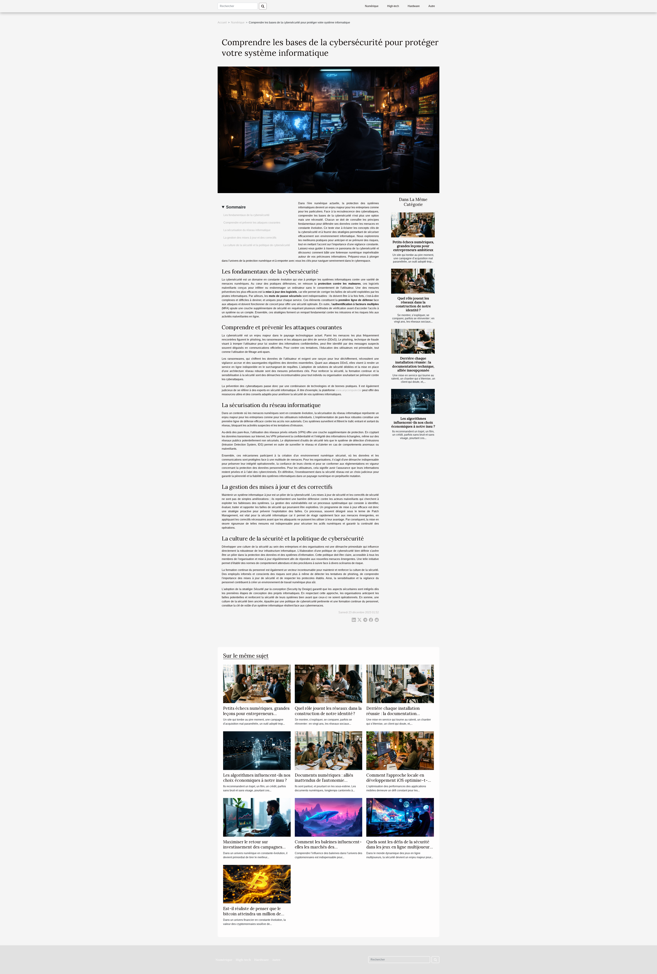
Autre (431, 6)
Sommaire (236, 207)
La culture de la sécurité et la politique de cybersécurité (256, 245)
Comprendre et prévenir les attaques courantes (251, 222)
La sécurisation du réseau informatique (246, 230)
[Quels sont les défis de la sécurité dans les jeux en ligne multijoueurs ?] (400, 817)
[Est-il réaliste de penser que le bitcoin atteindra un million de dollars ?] (257, 884)
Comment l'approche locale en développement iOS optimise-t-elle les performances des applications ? (397, 783)
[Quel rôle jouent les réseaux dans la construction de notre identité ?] (413, 281)
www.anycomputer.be (349, 390)
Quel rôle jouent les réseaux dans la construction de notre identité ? (413, 304)
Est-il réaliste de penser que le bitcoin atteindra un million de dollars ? (252, 914)
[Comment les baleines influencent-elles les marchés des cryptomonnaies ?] (328, 817)
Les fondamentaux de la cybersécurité (246, 215)
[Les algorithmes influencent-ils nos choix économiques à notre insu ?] (413, 401)
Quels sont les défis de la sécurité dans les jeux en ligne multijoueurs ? (398, 847)
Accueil (222, 22)
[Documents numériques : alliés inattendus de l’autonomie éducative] (328, 750)
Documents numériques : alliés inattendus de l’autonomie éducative (324, 780)
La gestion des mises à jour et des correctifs (249, 237)
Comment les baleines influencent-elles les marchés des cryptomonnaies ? (328, 847)
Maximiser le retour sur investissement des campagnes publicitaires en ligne (252, 847)
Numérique (371, 6)
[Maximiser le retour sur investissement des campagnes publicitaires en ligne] (257, 817)
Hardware (414, 6)
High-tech (393, 6)
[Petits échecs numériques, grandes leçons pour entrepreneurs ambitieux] (413, 224)
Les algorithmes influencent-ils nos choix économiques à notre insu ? (413, 422)
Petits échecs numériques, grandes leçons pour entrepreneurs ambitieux (413, 246)
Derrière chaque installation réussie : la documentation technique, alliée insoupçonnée (413, 364)
